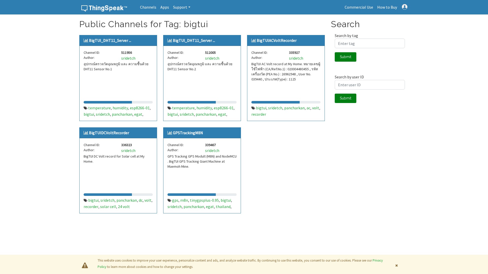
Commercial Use (359, 7)
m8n (184, 200)
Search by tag (346, 35)
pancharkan (122, 114)
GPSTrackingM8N (188, 132)
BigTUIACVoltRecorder (277, 40)
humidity (120, 107)
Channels (148, 7)
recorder (258, 114)
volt (315, 107)
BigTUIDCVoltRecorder (109, 132)
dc (141, 200)
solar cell (108, 206)
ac (308, 107)
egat (138, 114)
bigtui (89, 114)
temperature (99, 107)
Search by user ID (349, 76)
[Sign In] (404, 6)
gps (175, 200)
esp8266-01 (140, 107)
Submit (345, 57)
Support (180, 7)
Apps (164, 7)
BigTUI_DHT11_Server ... (110, 40)
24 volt (124, 206)
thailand (223, 206)
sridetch (128, 58)
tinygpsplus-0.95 (204, 200)
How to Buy (387, 7)
